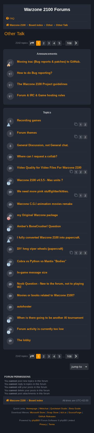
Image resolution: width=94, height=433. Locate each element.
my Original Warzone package (37, 215)
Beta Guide (75, 408)
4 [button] (54, 43)
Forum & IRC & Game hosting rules (41, 95)
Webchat (43, 408)
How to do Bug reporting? (34, 73)
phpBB (35, 420)
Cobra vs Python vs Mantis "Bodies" (41, 261)
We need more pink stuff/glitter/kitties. (43, 191)
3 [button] (49, 43)
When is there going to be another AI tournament (50, 317)
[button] (32, 43)
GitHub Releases (47, 416)
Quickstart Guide (58, 408)
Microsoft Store (37, 412)
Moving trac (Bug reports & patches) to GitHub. (48, 61)
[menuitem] (10, 18)
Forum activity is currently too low (40, 329)
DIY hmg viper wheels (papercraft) (40, 248)
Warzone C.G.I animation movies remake (44, 204)
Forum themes (27, 132)
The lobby (24, 340)
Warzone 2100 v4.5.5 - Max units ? (40, 180)
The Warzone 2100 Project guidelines (42, 84)
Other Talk (14, 33)
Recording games (29, 120)
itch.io (63, 412)
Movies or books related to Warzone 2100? (46, 295)
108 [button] (69, 43)
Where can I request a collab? (37, 156)
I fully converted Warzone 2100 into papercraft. (48, 237)
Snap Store (53, 412)
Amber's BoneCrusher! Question (39, 226)
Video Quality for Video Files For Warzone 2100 (49, 167)
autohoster (24, 306)
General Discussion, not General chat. (42, 145)
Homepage (31, 408)
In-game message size (32, 272)
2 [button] (43, 43)
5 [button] (59, 43)
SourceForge (75, 412)
